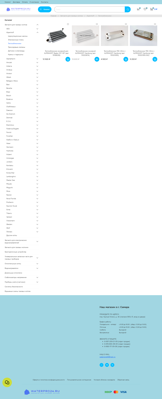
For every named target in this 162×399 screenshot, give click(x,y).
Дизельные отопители (13, 273)
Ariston (9, 73)
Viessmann (10, 221)
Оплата (25, 2)
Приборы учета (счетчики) (15, 282)
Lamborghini (11, 176)
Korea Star (10, 173)
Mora (8, 191)
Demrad (9, 118)
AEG (8, 29)
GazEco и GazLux (12, 140)
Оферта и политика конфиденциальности (49, 380)
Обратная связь (123, 380)
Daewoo (9, 110)
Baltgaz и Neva (12, 81)
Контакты (44, 2)
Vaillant (9, 217)
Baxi (8, 84)
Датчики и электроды (16, 51)
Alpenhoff (90, 16)
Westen (9, 224)
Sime (8, 210)
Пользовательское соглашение (79, 380)
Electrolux (10, 125)
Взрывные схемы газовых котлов (17, 291)
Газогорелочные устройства (15, 252)
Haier (8, 143)
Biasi (8, 92)
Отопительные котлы (13, 264)
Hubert (9, 154)
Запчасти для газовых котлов (71, 16)
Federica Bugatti (12, 129)
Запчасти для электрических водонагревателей (16, 241)
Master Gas (10, 180)
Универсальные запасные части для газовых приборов (18, 257)
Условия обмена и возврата (104, 380)
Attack (8, 77)
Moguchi (9, 187)
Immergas (10, 158)
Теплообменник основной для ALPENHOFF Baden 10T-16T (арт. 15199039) (56, 53)
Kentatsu (9, 165)
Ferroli (8, 132)
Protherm (9, 202)
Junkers (9, 162)
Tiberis (9, 213)
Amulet (9, 62)
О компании (34, 2)
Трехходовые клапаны (16, 47)
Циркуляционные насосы (18, 36)
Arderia (9, 66)
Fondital (9, 136)
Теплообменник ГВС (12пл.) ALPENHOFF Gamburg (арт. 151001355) (114, 53)
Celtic (8, 103)
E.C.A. (8, 121)
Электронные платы (16, 40)
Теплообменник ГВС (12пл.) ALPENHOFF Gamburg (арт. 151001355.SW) (143, 53)
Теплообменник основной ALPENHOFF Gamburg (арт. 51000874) (85, 53)
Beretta (9, 88)
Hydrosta (9, 151)
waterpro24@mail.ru (107, 357)
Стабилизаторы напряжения (15, 277)
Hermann (9, 147)
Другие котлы (11, 235)
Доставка (16, 2)
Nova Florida (11, 198)
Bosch (8, 95)
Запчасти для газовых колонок (16, 247)
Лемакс (9, 232)
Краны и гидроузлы (15, 54)
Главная (53, 16)
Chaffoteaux (11, 107)
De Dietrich (10, 114)
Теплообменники (14, 43)
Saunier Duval (11, 206)
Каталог (8, 2)
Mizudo (9, 184)
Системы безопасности (14, 287)
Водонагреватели (11, 268)
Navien (9, 195)
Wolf (8, 228)
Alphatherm (10, 59)
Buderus (9, 99)
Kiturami (9, 169)
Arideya (9, 70)
